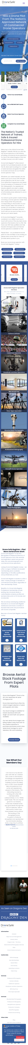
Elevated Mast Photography (14, 999)
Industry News (14, 939)
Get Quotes (21, 61)
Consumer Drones (9, 42)
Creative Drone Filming (14, 1012)
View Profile (14, 279)
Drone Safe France (19, 256)
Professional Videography (14, 1001)
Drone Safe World (20, 249)
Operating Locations (14, 968)
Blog (14, 1020)
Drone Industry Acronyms (14, 950)
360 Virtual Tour (14, 989)
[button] (14, 90)
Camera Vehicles (14, 981)
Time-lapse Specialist (14, 991)
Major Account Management (14, 936)
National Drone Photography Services (14, 944)
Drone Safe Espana (19, 253)
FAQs (14, 947)
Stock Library (14, 965)
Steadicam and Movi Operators (14, 986)
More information (17, 1035)
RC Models (19, 42)
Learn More (14, 87)
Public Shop (14, 971)
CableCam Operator (14, 983)
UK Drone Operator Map (13, 38)
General (14, 934)
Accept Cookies (20, 1037)
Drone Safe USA (7, 253)
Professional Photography (14, 978)
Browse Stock (14, 740)
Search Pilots (14, 963)
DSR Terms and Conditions (14, 1022)
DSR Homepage (14, 957)
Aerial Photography (14, 1010)
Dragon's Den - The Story (14, 942)
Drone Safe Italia (7, 256)
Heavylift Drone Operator (14, 1004)
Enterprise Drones (13, 46)
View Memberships (14, 960)
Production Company (14, 1007)
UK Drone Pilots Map (7, 249)
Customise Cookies (19, 1040)
